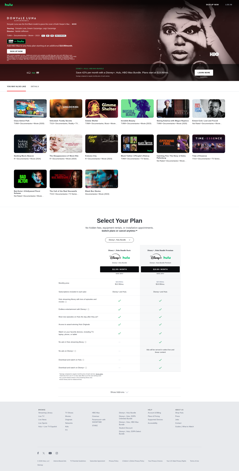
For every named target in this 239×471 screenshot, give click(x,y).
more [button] (74, 24)
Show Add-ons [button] (117, 392)
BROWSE (41, 410)
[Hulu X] (46, 453)
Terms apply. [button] (99, 374)
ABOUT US (179, 410)
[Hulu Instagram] (57, 453)
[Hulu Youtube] (52, 453)
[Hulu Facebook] (40, 453)
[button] (16, 85)
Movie (30, 35)
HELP (150, 410)
